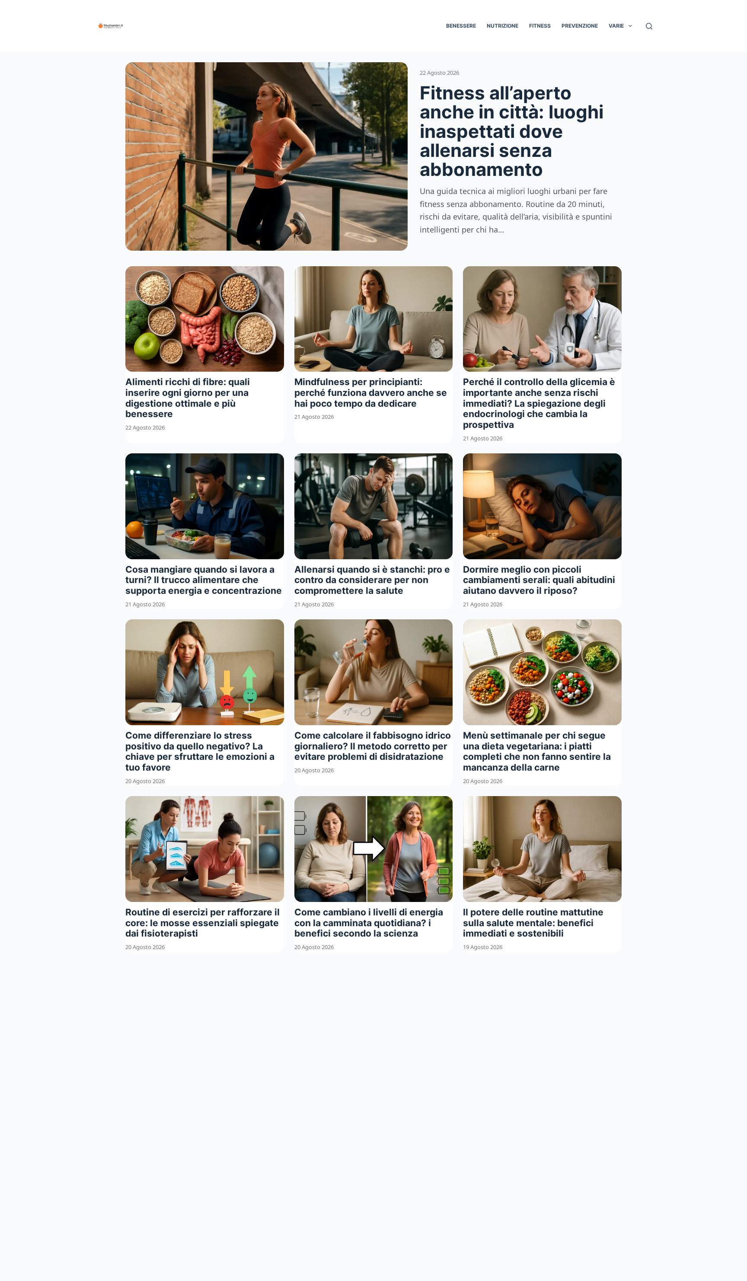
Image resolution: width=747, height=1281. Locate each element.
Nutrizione (502, 25)
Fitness (540, 25)
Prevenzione (580, 25)
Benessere (461, 25)
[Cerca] (649, 26)
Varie (616, 25)
